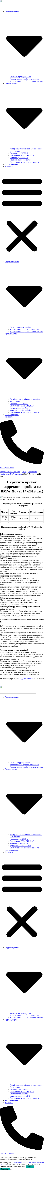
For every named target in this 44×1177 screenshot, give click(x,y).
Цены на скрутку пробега (20, 77)
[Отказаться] (11, 1169)
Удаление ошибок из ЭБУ (20, 160)
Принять (30, 1166)
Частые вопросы (12, 164)
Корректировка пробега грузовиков (24, 79)
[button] (22, 214)
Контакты (9, 166)
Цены (24, 472)
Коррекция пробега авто (10, 472)
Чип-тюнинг (15, 151)
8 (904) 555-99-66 (7, 467)
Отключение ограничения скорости (24, 162)
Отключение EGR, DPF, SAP (22, 155)
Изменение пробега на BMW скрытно (18, 473)
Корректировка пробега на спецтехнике (26, 81)
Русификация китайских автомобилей (26, 149)
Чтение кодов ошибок (19, 158)
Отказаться (5, 1169)
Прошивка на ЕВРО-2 (19, 153)
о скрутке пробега (25, 678)
